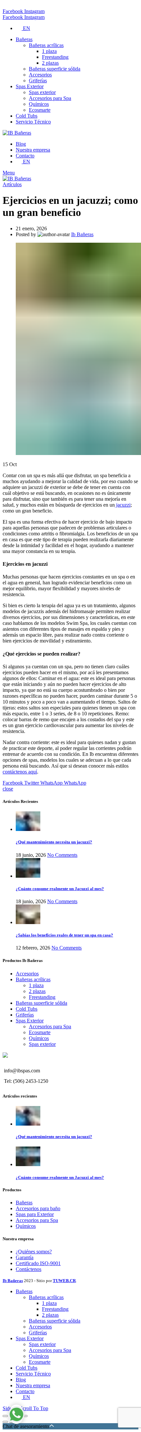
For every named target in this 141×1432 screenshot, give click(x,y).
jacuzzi (123, 505)
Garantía (24, 1257)
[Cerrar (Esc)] (5, 1416)
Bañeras (24, 1202)
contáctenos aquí (20, 771)
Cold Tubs (26, 1009)
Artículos (12, 184)
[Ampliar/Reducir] (25, 1416)
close (8, 788)
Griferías (25, 1014)
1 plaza (36, 985)
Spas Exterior (30, 1020)
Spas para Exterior (35, 1214)
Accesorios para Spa (50, 1026)
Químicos (39, 1038)
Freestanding (42, 997)
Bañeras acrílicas (33, 979)
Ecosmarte (39, 1032)
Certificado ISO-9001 (38, 1263)
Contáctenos (28, 1269)
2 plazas (37, 991)
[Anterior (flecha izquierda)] (5, 1422)
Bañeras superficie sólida (41, 1003)
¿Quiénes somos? (34, 1251)
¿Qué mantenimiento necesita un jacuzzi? (54, 841)
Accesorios (27, 973)
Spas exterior (42, 1044)
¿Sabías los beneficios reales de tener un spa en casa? (64, 935)
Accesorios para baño (38, 1208)
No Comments (62, 855)
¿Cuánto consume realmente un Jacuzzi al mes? (60, 888)
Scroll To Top (34, 1408)
